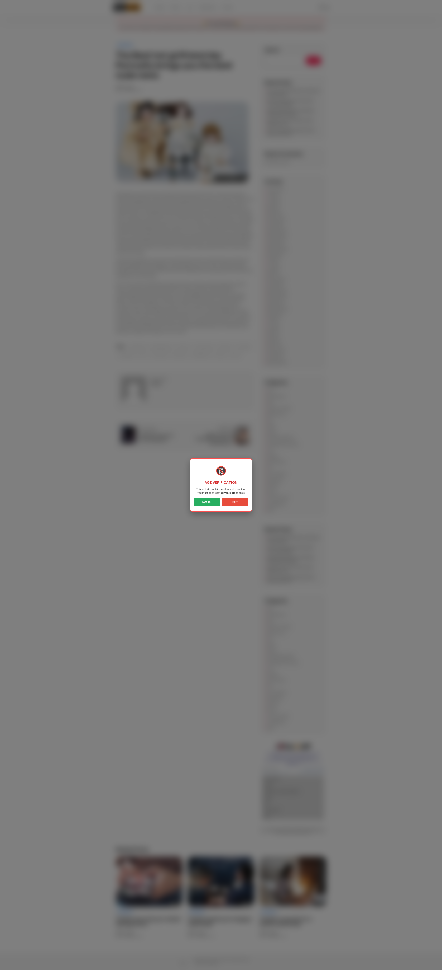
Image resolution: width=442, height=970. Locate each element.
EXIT (235, 502)
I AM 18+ (207, 502)
